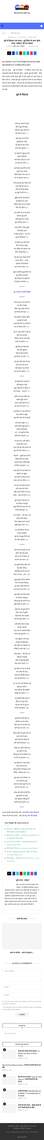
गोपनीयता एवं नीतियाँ (19, 1128)
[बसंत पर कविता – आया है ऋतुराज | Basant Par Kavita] (22, 936)
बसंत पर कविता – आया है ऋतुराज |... (22, 952)
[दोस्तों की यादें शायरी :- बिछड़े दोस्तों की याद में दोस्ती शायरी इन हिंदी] (9, 1108)
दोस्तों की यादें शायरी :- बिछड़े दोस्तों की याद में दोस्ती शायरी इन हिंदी (29, 1106)
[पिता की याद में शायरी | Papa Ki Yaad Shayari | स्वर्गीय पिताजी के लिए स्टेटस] (9, 1080)
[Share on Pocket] (31, 53)
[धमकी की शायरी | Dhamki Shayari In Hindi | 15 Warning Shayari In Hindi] (9, 1094)
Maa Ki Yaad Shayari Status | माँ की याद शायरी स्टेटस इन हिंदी (21, 1066)
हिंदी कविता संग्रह (15, 33)
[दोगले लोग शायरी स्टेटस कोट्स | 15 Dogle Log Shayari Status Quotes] (9, 1054)
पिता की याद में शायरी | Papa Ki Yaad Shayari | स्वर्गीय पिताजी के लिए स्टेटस (30, 1079)
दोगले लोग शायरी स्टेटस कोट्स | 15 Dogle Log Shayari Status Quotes (29, 1053)
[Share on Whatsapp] (24, 53)
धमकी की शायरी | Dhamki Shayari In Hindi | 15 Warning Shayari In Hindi (29, 1093)
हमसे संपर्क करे (24, 1126)
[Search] (37, 26)
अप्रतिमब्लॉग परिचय (13, 1126)
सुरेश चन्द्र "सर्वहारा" (19, 46)
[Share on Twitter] (17, 53)
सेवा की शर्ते (33, 1126)
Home (4, 33)
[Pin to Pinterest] (20, 53)
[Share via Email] (35, 53)
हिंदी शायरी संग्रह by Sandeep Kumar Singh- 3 (23, 848)
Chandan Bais (34, 1132)
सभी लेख (28, 1128)
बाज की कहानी (32, 816)
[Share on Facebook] (13, 53)
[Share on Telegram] (28, 53)
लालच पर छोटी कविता (23, 292)
